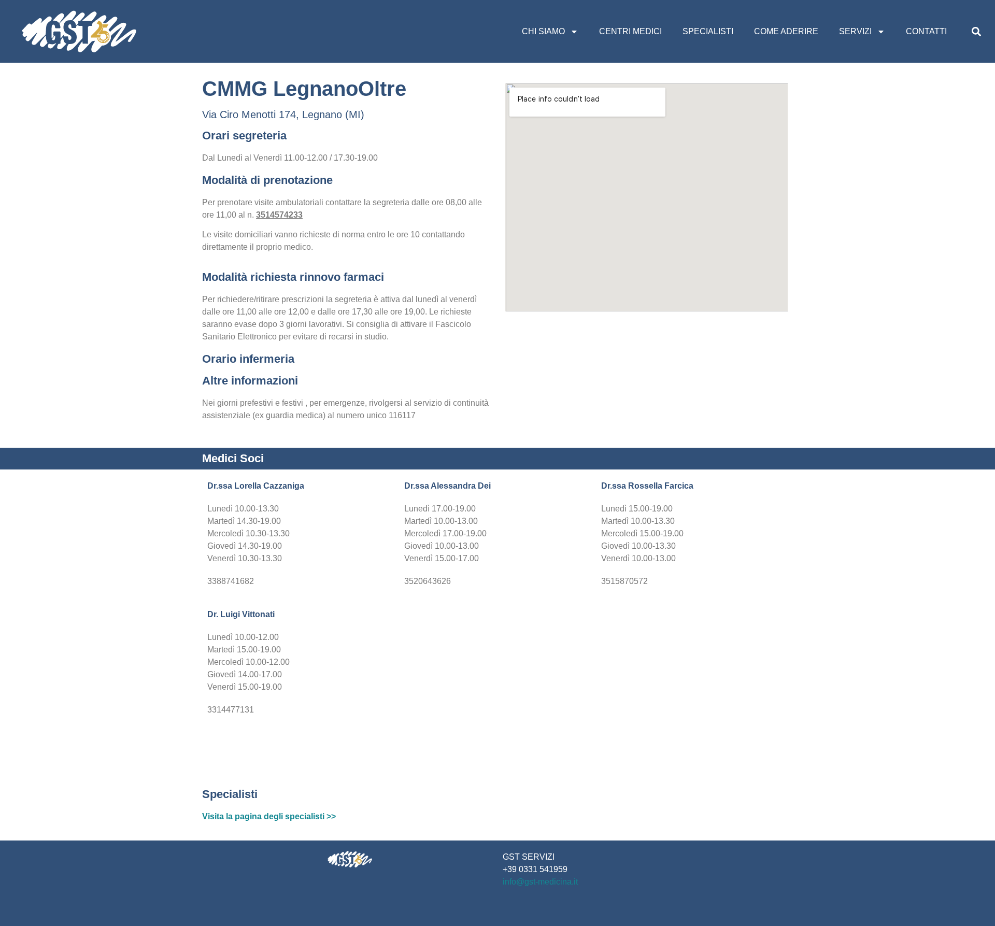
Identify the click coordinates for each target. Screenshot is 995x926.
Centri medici (630, 31)
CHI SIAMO (543, 31)
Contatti (926, 31)
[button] (976, 31)
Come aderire (786, 31)
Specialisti (708, 31)
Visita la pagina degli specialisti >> (269, 816)
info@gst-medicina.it (540, 881)
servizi (855, 31)
